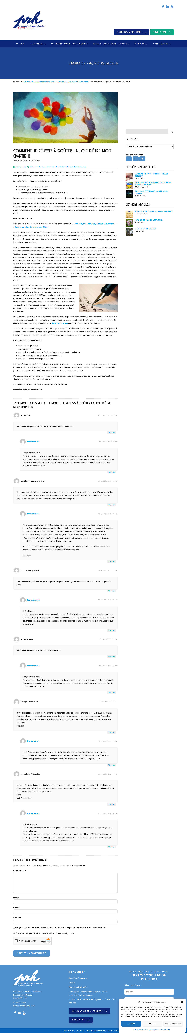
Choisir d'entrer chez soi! (145, 229)
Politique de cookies (141, 1029)
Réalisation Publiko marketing (113, 1030)
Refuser (152, 1024)
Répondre (111, 433)
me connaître (64, 167)
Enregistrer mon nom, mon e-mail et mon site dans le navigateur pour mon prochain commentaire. (60, 927)
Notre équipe (160, 43)
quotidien (73, 167)
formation (52, 167)
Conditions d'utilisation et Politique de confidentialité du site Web (93, 1001)
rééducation (81, 167)
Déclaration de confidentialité (159, 1029)
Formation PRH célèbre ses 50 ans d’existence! (154, 211)
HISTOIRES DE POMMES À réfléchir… (149, 220)
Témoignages (21, 167)
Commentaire (20, 870)
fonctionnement (42, 167)
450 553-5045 (19, 1002)
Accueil (20, 43)
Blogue (72, 982)
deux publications (60, 323)
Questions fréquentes (78, 978)
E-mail (16, 907)
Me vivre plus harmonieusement (101, 223)
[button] (182, 1002)
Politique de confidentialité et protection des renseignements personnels (88, 993)
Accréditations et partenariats (69, 43)
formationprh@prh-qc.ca (24, 1005)
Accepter (131, 1024)
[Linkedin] (136, 158)
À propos (140, 43)
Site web (17, 917)
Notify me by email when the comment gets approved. (43, 933)
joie (57, 167)
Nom (16, 897)
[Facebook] (129, 158)
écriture (32, 167)
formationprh (33, 441)
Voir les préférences (173, 1024)
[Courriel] (142, 158)
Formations (36, 43)
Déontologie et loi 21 (78, 987)
